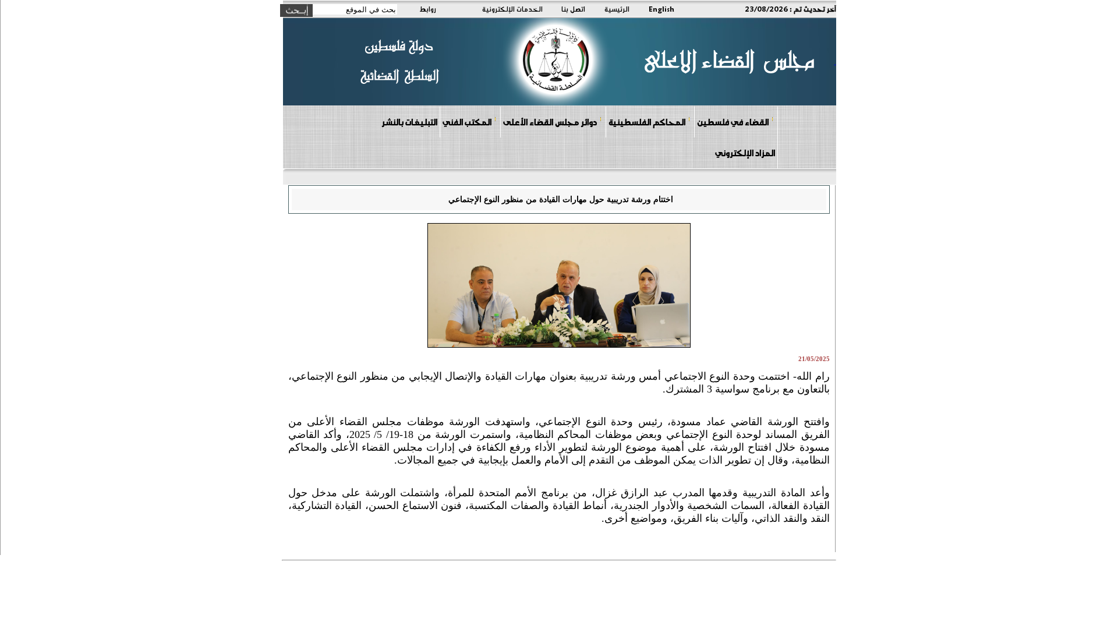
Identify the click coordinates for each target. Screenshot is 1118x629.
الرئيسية (616, 8)
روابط (427, 8)
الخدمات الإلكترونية (512, 8)
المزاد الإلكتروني (745, 152)
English (661, 8)
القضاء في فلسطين (733, 122)
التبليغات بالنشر (409, 122)
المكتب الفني (467, 122)
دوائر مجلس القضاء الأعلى (550, 122)
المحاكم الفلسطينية (646, 122)
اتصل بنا (573, 8)
